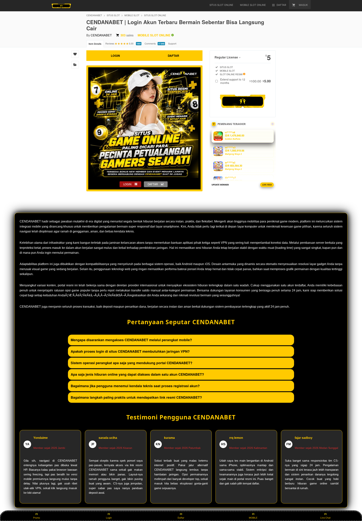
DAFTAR (173, 56)
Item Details (95, 43)
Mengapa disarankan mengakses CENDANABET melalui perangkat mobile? (131, 339)
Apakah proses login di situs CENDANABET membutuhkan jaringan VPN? (130, 351)
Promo (36, 517)
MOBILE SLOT (131, 15)
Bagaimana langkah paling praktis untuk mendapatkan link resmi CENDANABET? (136, 397)
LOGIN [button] (127, 184)
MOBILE (253, 517)
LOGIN (115, 56)
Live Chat (325, 517)
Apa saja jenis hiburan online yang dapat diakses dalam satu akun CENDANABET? (137, 374)
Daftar (181, 517)
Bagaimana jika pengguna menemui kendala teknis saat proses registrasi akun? (135, 385)
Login (109, 517)
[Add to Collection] (75, 64)
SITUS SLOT (113, 15)
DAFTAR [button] (153, 184)
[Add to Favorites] (75, 54)
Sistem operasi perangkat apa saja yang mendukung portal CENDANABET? (131, 362)
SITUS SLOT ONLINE (155, 15)
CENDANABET (94, 15)
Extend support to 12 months (245, 81)
